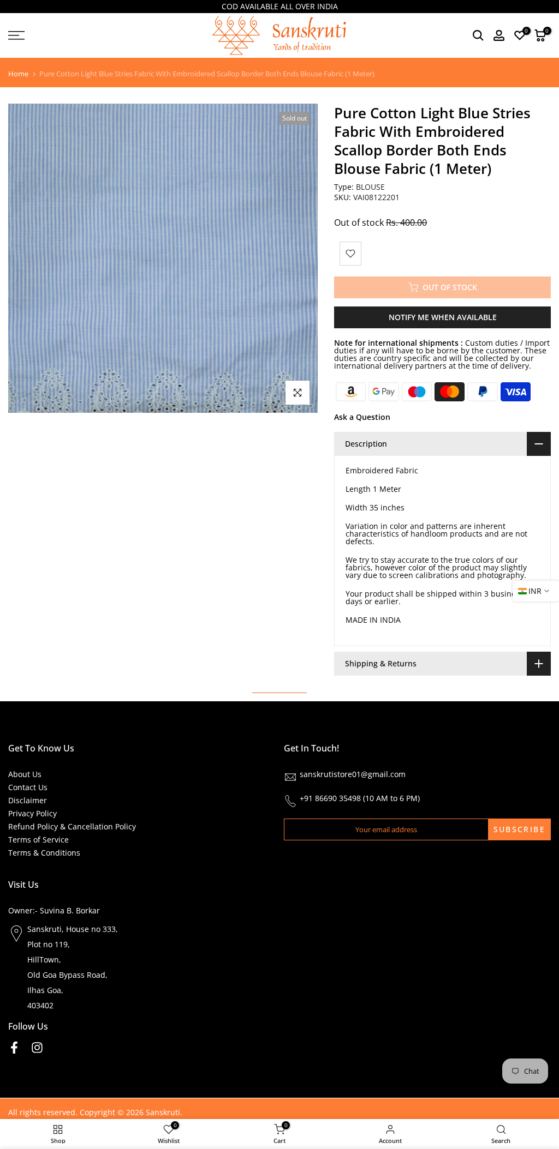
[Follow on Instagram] (37, 1047)
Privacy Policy (32, 813)
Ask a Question (362, 417)
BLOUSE (370, 187)
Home (18, 73)
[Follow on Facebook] (14, 1047)
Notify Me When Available (443, 317)
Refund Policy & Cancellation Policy (72, 826)
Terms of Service (38, 839)
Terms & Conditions (44, 852)
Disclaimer (27, 800)
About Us (24, 774)
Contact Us (27, 787)
